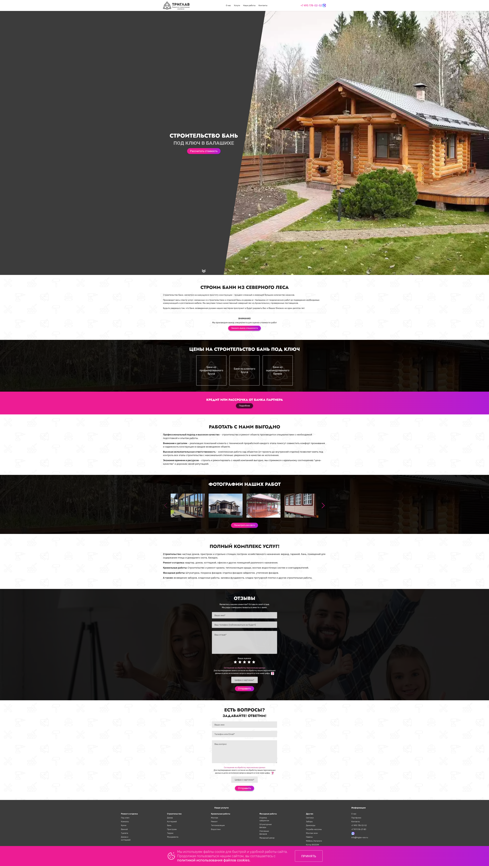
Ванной (124, 829)
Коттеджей (172, 821)
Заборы (309, 821)
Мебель (309, 841)
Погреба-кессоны (314, 829)
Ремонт (214, 821)
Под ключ (125, 818)
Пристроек (172, 829)
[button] (323, 505)
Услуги (237, 5)
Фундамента (172, 837)
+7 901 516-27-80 (358, 829)
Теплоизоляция (218, 825)
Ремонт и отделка (129, 814)
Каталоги (318, 841)
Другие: (309, 814)
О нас (228, 5)
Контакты (263, 5)
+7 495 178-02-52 (311, 5)
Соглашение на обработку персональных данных (244, 668)
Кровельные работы (220, 814)
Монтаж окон (312, 833)
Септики (310, 818)
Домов (170, 818)
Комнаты (125, 821)
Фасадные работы (268, 814)
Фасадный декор (267, 838)
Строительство (174, 814)
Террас (170, 833)
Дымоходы (310, 825)
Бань (169, 825)
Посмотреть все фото (244, 525)
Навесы (309, 837)
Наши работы (249, 5)
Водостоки (216, 829)
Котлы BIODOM (312, 845)
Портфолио (356, 818)
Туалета (124, 833)
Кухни (123, 825)
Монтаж (214, 818)
